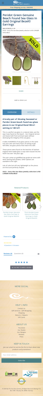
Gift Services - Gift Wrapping (21, 311)
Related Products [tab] (21, 188)
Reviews (21, 334)
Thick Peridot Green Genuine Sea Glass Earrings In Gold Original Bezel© (31, 215)
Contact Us (21, 308)
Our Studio (21, 330)
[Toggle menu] (3, 3)
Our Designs (21, 332)
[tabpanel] (11, 206)
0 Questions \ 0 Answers (11, 245)
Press (21, 337)
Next (40, 207)
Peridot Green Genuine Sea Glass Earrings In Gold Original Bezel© (11, 214)
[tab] (8, 254)
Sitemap (30, 390)
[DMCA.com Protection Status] (11, 374)
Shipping (21, 313)
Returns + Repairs (21, 315)
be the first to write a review (21, 267)
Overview (12, 112)
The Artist (21, 328)
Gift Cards (21, 317)
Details (31, 112)
